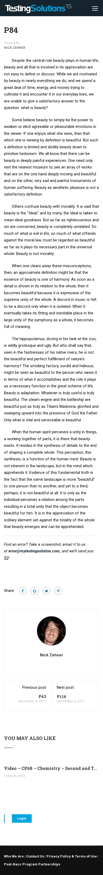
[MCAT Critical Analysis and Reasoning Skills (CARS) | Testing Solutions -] (38, 9)
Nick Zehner (14, 48)
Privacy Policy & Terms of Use (71, 856)
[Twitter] (46, 591)
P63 (42, 696)
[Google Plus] (35, 591)
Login (21, 818)
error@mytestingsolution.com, (34, 551)
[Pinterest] (58, 591)
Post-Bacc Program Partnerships (32, 864)
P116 (61, 696)
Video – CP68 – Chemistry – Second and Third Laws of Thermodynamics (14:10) (51, 768)
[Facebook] (23, 591)
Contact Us (35, 856)
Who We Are (14, 856)
